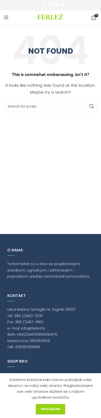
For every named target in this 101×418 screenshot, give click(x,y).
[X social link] (44, 5)
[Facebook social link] (38, 5)
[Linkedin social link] (57, 5)
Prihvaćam (50, 409)
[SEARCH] (91, 106)
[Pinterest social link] (50, 5)
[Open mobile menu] (6, 17)
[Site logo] (50, 17)
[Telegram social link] (63, 5)
